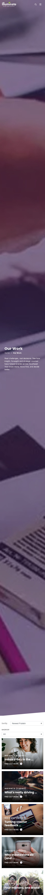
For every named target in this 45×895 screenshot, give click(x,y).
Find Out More (12, 763)
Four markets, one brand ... (22, 889)
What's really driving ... (20, 792)
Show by (5, 730)
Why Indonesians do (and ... (19, 856)
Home (7, 353)
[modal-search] (35, 4)
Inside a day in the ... (18, 759)
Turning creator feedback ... (15, 823)
